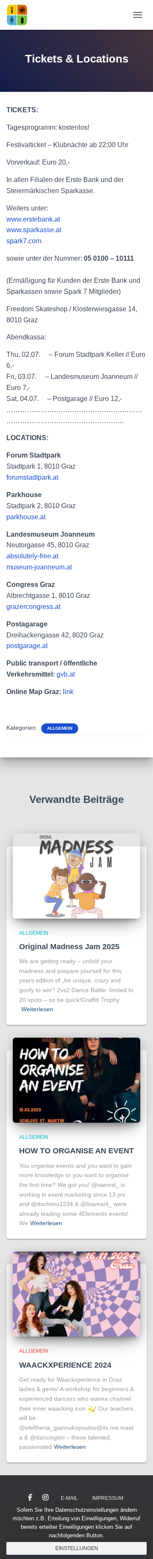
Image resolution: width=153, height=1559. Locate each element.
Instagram (45, 1498)
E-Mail (69, 1498)
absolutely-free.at (32, 556)
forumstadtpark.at (32, 477)
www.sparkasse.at (33, 229)
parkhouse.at (25, 517)
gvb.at (66, 674)
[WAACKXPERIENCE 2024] (76, 1293)
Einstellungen (76, 1548)
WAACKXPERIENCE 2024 (65, 1365)
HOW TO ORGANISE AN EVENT (76, 1150)
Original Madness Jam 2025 (69, 946)
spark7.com (23, 241)
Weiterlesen (37, 1009)
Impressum (107, 1498)
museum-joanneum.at (39, 567)
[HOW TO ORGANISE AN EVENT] (76, 1079)
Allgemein (59, 728)
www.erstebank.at (33, 219)
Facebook (30, 1498)
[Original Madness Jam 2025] (76, 875)
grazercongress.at (33, 606)
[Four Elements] (20, 15)
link (68, 691)
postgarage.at (27, 645)
